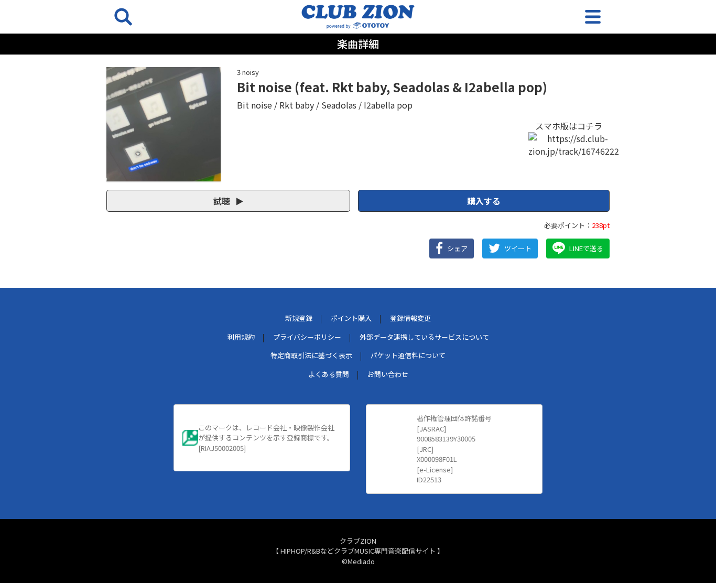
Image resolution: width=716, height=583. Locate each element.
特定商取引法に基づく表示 (311, 355)
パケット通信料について (408, 355)
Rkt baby (296, 105)
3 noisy (248, 72)
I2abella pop (388, 105)
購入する (484, 201)
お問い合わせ (387, 374)
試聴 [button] (222, 201)
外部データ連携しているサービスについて (424, 337)
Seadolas (338, 105)
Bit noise (254, 105)
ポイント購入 (351, 318)
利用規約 (241, 337)
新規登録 (298, 318)
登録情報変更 (410, 318)
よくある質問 (328, 374)
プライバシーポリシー (307, 337)
